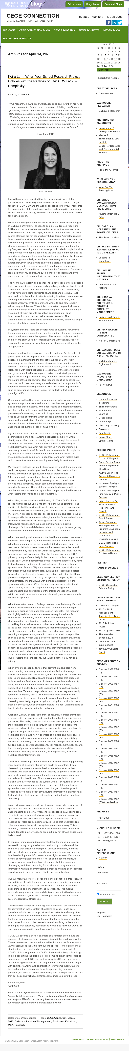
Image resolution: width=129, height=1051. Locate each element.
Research (19, 1025)
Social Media (105, 437)
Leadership (105, 421)
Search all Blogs (113, 4)
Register (101, 912)
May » (108, 69)
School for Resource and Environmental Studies (109, 149)
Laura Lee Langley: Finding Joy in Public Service (110, 494)
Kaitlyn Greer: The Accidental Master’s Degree (109, 476)
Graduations (105, 417)
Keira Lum (70, 1021)
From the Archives (108, 169)
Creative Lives (106, 93)
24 (115, 62)
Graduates (58, 1021)
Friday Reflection (97, 1039)
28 (105, 66)
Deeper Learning (108, 399)
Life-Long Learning (109, 425)
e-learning (104, 402)
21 (105, 62)
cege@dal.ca (109, 840)
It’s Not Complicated (109, 340)
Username (102, 872)
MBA (10, 1025)
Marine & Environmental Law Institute (109, 138)
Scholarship (105, 433)
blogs (37, 3)
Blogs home (92, 4)
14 (105, 59)
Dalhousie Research (109, 110)
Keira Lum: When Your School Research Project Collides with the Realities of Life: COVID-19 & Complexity (44, 81)
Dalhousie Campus (109, 605)
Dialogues (77, 1039)
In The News (105, 384)
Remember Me (107, 894)
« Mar (100, 69)
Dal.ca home (74, 4)
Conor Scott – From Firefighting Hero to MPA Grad (109, 465)
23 (112, 62)
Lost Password (104, 916)
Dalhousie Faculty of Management (33, 1021)
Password (102, 883)
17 (115, 59)
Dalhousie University (16, 4)
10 (115, 55)
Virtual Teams (106, 440)
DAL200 (103, 858)
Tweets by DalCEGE (107, 567)
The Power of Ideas (109, 237)
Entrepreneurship (108, 406)
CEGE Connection (33, 16)
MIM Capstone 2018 (109, 630)
